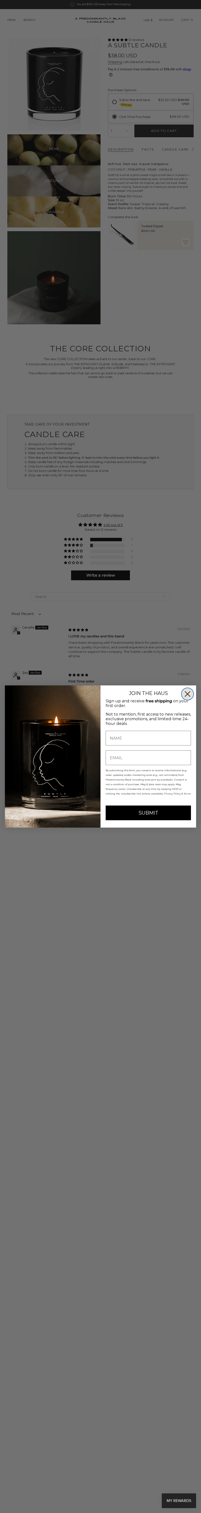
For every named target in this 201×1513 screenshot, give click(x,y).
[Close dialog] (187, 694)
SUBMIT (148, 813)
